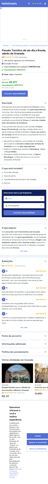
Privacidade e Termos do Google (14, 475)
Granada (5, 45)
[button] (24, 103)
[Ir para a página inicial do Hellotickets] (9, 3)
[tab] (24, 103)
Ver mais (24, 251)
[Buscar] (29, 4)
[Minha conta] (45, 4)
